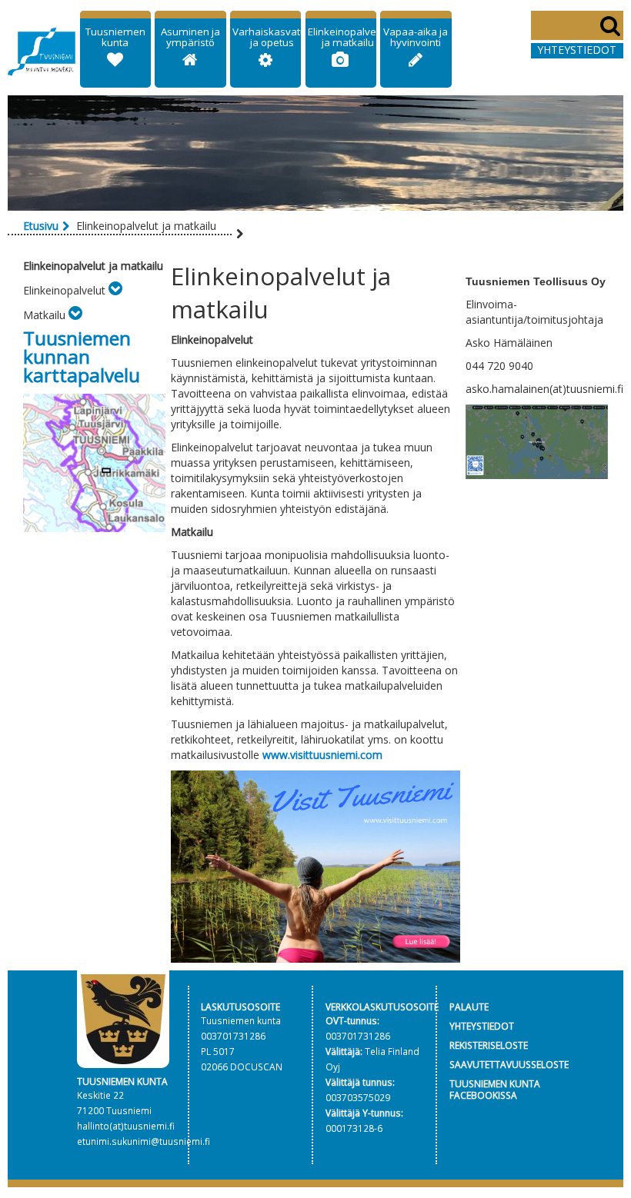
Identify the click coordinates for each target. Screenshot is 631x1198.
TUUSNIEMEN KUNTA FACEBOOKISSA (494, 1089)
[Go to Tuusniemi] (41, 49)
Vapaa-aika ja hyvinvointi (415, 37)
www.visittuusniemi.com (322, 754)
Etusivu (40, 225)
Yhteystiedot (576, 49)
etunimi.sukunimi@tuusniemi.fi (143, 1141)
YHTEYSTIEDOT (481, 1026)
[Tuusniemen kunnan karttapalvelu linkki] (94, 461)
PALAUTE (469, 1006)
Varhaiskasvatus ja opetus (272, 37)
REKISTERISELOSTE (488, 1045)
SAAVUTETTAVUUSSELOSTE (509, 1064)
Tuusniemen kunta (115, 37)
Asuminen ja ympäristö (190, 37)
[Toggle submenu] (115, 290)
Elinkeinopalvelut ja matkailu (348, 37)
